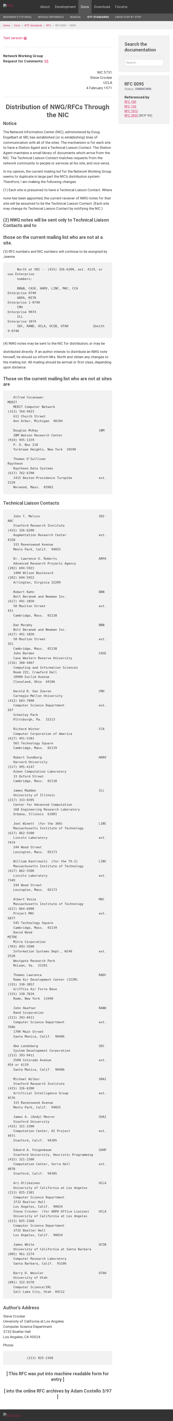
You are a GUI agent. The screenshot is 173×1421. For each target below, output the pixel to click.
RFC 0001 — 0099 (65, 25)
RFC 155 (130, 106)
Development (65, 7)
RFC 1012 (131, 111)
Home (6, 25)
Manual (75, 17)
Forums (121, 7)
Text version (12, 38)
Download (102, 7)
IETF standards (98, 17)
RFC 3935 (131, 115)
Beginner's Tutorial (17, 17)
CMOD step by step (128, 17)
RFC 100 (130, 102)
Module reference (51, 17)
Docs (85, 7)
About (45, 7)
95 (46, 61)
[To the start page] (12, 1415)
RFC (48, 25)
